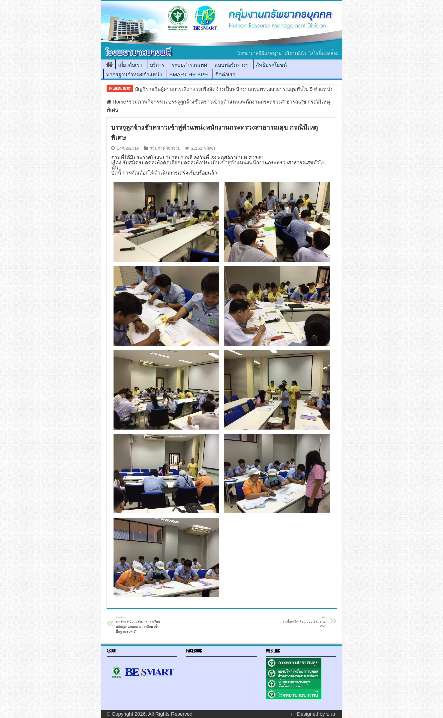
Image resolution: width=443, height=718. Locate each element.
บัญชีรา (143, 89)
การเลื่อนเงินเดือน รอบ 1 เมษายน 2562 (303, 622)
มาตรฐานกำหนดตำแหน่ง (134, 74)
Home (118, 102)
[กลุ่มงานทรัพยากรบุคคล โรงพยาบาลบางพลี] (221, 30)
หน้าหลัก (109, 64)
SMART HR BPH (188, 74)
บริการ (157, 65)
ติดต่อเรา (225, 74)
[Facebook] (291, 714)
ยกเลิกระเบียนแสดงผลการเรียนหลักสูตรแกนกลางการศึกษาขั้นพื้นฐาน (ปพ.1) (138, 624)
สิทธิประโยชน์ (271, 65)
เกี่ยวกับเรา (130, 65)
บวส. (331, 714)
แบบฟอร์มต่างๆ (231, 65)
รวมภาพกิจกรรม (147, 102)
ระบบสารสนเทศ (189, 65)
